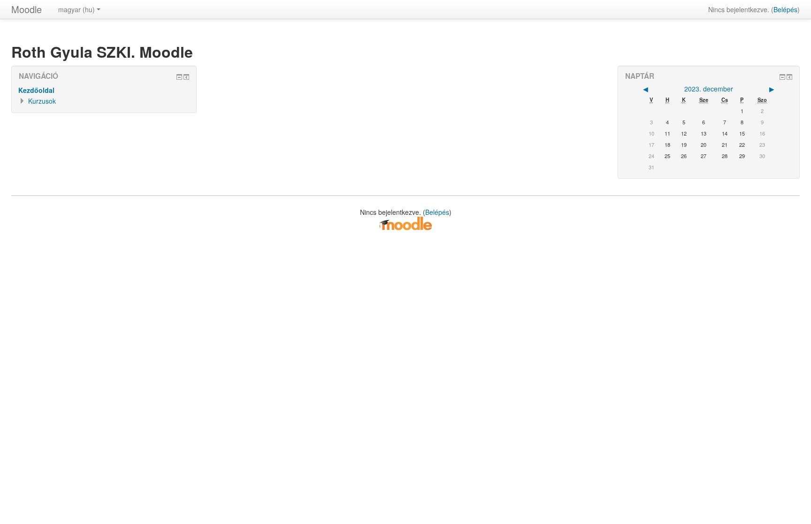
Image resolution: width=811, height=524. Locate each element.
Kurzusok (42, 101)
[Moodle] (405, 223)
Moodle (26, 9)
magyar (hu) (76, 9)
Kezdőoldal (36, 90)
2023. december (708, 88)
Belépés (785, 9)
